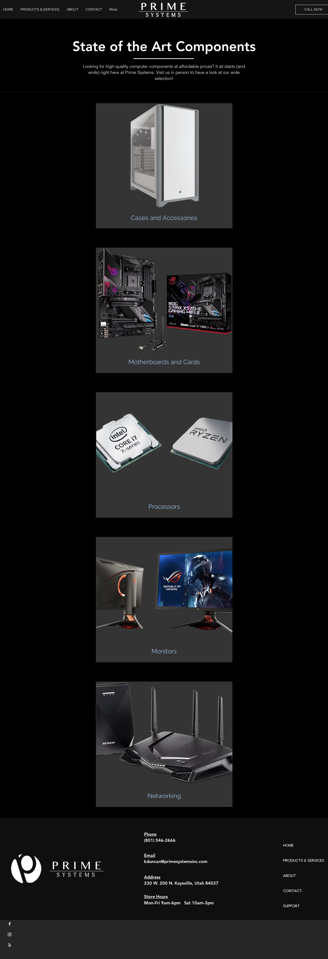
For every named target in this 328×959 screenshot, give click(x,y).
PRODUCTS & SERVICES (303, 860)
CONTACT (292, 891)
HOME (288, 845)
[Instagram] (9, 934)
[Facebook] (9, 923)
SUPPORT (291, 906)
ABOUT (289, 875)
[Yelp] (9, 945)
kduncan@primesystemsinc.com (175, 861)
